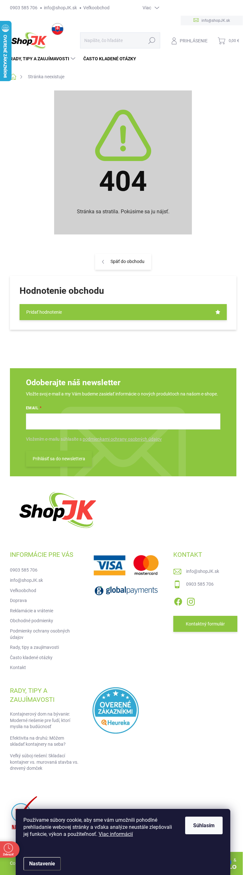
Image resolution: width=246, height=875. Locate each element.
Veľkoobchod (96, 7)
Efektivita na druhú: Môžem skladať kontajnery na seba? (38, 741)
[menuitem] (43, 58)
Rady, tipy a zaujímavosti (34, 647)
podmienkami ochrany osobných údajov (122, 439)
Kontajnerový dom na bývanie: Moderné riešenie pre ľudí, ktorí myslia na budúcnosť (40, 720)
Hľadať (152, 40)
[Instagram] (191, 600)
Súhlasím (204, 825)
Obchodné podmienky (31, 620)
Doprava (18, 600)
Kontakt (18, 667)
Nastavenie (42, 864)
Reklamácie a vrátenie (31, 610)
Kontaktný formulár (205, 623)
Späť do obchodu (127, 261)
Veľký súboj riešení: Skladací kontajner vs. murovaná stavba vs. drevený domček (44, 762)
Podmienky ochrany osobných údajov (40, 634)
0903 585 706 (23, 7)
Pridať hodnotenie (44, 312)
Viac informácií (116, 834)
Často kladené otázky (31, 657)
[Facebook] (178, 600)
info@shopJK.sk (60, 7)
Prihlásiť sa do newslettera (59, 458)
